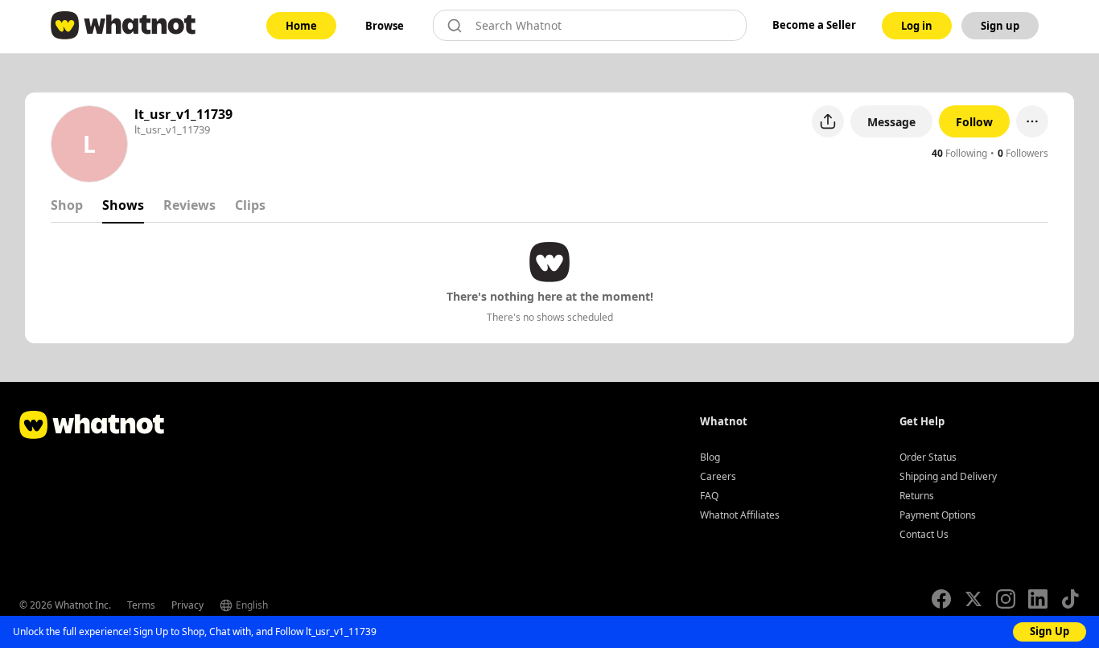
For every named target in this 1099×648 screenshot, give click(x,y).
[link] (301, 25)
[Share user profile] (828, 121)
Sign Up (1049, 631)
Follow (974, 121)
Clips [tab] (250, 205)
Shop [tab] (67, 205)
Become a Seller (814, 25)
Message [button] (891, 121)
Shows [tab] (123, 205)
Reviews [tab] (189, 205)
